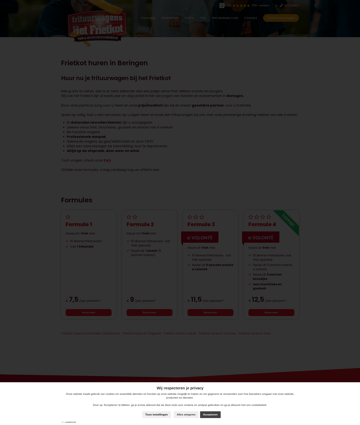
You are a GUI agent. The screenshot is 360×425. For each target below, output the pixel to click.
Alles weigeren (186, 414)
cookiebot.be (70, 422)
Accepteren (210, 414)
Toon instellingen (156, 414)
